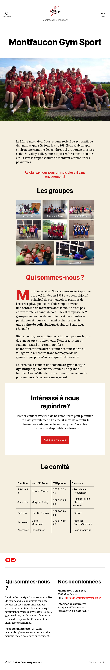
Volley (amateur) (55, 237)
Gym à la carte (75, 262)
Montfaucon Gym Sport (28, 662)
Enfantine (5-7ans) (55, 216)
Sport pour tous (35, 262)
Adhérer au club (55, 440)
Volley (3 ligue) (81, 237)
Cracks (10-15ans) (28, 237)
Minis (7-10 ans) (81, 216)
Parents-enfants (29, 216)
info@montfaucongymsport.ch (83, 598)
